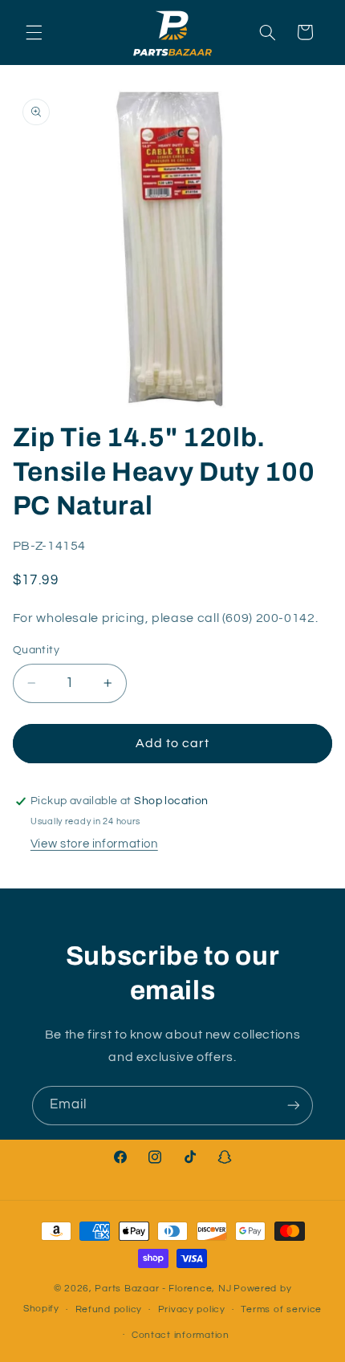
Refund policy (109, 1309)
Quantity (36, 650)
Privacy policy (191, 1309)
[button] (33, 32)
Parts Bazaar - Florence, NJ (163, 1288)
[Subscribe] (293, 1105)
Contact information (180, 1335)
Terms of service (281, 1309)
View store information (94, 844)
